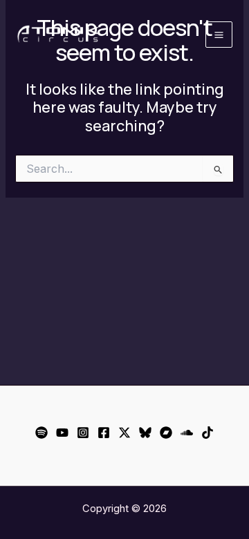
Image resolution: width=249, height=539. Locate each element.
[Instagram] (83, 432)
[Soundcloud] (187, 432)
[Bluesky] (145, 432)
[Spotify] (41, 432)
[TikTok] (207, 432)
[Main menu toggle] (218, 34)
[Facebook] (104, 432)
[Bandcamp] (166, 432)
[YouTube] (62, 432)
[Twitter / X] (124, 432)
